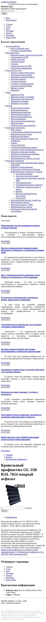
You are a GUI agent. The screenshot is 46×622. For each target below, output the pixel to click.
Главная (9, 24)
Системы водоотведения (21, 51)
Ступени (14, 64)
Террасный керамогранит (21, 68)
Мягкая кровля (17, 123)
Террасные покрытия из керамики (25, 154)
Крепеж (19, 191)
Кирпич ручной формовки (22, 167)
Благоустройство (13, 46)
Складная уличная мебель (21, 86)
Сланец (14, 143)
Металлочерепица (18, 119)
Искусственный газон (20, 48)
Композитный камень (20, 136)
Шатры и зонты (17, 88)
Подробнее (5, 241)
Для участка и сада (14, 70)
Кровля (9, 106)
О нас (8, 26)
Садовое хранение (18, 81)
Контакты (10, 35)
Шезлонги (15, 90)
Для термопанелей (23, 183)
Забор (8, 92)
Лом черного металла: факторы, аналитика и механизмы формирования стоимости (21, 416)
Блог (8, 29)
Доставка (10, 31)
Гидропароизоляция (24, 174)
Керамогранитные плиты (21, 134)
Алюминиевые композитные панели (26, 132)
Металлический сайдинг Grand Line (26, 200)
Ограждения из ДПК (19, 57)
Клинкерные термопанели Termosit (25, 169)
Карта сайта (11, 37)
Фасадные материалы (15, 161)
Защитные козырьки (19, 110)
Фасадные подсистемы (20, 156)
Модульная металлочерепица (23, 121)
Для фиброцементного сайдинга (29, 185)
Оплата (9, 33)
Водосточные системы (20, 108)
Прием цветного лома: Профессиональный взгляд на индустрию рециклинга (20, 438)
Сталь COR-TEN (18, 145)
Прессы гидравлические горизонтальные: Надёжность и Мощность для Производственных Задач (22, 250)
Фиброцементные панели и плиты (25, 158)
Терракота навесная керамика (23, 152)
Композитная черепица (20, 114)
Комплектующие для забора (22, 97)
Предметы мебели (18, 79)
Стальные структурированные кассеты (27, 150)
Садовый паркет (18, 62)
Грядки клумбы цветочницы (23, 73)
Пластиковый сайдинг (20, 202)
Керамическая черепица (21, 112)
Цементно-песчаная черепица (23, 125)
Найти (4, 14)
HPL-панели (16, 130)
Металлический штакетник (22, 99)
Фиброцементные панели (21, 207)
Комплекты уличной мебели (22, 77)
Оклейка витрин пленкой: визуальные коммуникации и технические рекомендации (20, 350)
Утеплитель (21, 198)
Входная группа (12, 53)
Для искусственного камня (27, 176)
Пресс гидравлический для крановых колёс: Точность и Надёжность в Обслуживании (20, 276)
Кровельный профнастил (21, 117)
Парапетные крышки (19, 101)
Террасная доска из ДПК (21, 66)
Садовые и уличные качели (22, 84)
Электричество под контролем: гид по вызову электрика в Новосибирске (21, 326)
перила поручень (18, 59)
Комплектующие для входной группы (27, 55)
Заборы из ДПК (17, 95)
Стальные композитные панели (24, 147)
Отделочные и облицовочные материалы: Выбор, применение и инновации (19, 299)
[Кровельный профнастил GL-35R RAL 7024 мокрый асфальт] (13, 506)
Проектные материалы (15, 128)
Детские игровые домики (21, 75)
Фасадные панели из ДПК (22, 205)
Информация (11, 517)
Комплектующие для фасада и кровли (26, 172)
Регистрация (11, 20)
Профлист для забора (19, 103)
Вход (8, 18)
